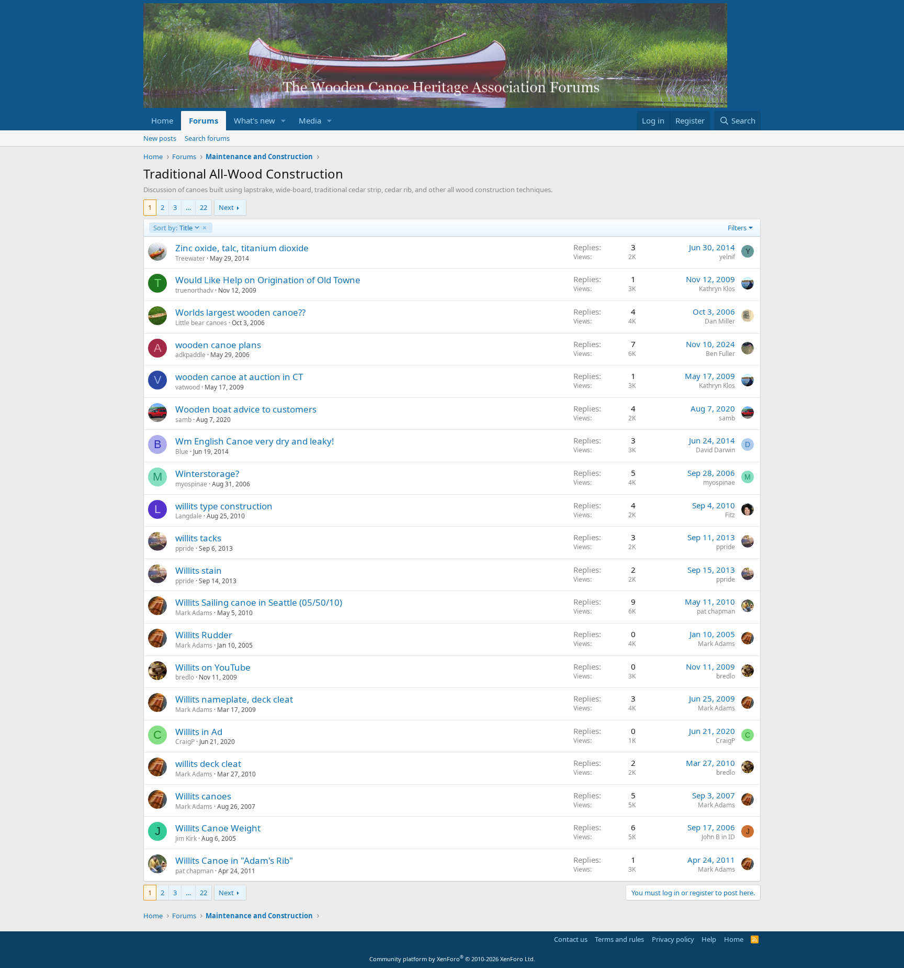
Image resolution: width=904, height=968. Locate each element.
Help (709, 939)
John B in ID (718, 836)
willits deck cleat (208, 764)
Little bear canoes (201, 322)
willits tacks (198, 538)
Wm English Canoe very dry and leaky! (254, 441)
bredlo (184, 677)
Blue (181, 451)
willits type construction (224, 506)
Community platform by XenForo (452, 959)
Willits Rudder (203, 635)
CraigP (185, 741)
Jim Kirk (186, 838)
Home (162, 120)
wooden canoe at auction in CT (239, 377)
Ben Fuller (720, 353)
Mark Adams (193, 612)
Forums (203, 120)
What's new (254, 120)
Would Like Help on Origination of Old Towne (267, 280)
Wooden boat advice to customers (246, 409)
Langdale (188, 515)
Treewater (190, 258)
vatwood (187, 387)
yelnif (727, 256)
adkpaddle (190, 354)
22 (203, 207)
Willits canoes (203, 796)
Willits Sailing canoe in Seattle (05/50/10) (258, 602)
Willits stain (198, 570)
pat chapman (716, 611)
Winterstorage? (207, 474)
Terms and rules (619, 939)
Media (310, 120)
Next (226, 207)
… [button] (188, 207)
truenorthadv (194, 290)
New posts (159, 138)
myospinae (191, 484)
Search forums (207, 138)
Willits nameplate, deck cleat (234, 699)
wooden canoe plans (218, 345)
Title (173, 227)
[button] (283, 120)
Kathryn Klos (717, 288)
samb (183, 419)
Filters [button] (737, 227)
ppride (184, 548)
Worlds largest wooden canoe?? (240, 312)
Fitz (730, 514)
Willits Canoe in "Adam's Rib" (234, 860)
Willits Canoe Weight (218, 828)
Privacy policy (673, 939)
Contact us (570, 939)
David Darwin (715, 450)
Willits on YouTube (213, 667)
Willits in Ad (198, 732)
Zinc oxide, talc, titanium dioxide (242, 248)
